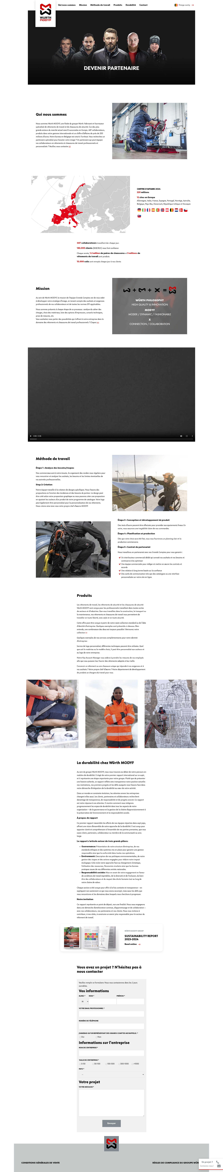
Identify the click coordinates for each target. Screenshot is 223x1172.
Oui (82, 1037)
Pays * (81, 1069)
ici (70, 146)
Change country (184, 5)
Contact (143, 5)
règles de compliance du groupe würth (177, 1162)
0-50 (83, 1064)
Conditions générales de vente (40, 1162)
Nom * (91, 996)
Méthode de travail (100, 5)
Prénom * (121, 996)
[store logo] (45, 13)
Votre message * (86, 1087)
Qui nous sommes (67, 5)
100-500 (111, 1064)
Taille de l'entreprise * (89, 1060)
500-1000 (124, 1064)
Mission (83, 5)
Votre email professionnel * (92, 1008)
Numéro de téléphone (88, 1021)
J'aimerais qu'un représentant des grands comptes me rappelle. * (108, 1033)
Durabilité (131, 5)
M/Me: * (82, 996)
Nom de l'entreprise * (88, 1048)
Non (99, 1037)
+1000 (136, 1064)
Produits (118, 5)
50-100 (97, 1064)
